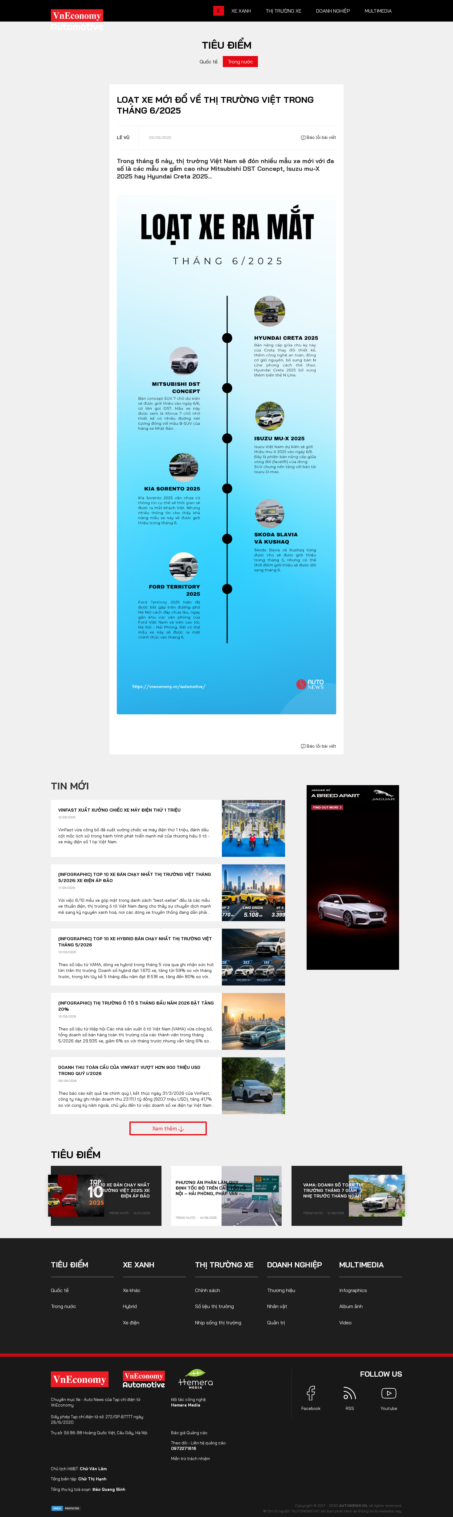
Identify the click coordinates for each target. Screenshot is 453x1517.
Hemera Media (185, 1405)
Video (345, 1322)
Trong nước (240, 61)
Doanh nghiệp (333, 11)
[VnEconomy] (79, 1379)
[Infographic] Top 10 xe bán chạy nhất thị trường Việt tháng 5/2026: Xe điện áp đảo (134, 877)
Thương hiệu (281, 1290)
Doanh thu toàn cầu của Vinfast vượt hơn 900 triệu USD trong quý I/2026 (129, 1070)
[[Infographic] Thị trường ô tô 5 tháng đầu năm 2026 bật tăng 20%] (253, 1021)
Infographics (353, 1290)
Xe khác (132, 1290)
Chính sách (207, 1290)
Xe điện (131, 1322)
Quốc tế (209, 61)
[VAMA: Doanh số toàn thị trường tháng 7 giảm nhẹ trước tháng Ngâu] (377, 1196)
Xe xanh (241, 11)
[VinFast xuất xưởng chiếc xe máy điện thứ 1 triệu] (253, 828)
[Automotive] (145, 1379)
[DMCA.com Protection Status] (66, 1508)
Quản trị (276, 1322)
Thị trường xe (283, 11)
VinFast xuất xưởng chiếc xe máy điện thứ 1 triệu (119, 810)
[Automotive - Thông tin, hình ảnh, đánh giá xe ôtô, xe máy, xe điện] (87, 21)
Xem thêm (165, 1128)
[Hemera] (195, 1379)
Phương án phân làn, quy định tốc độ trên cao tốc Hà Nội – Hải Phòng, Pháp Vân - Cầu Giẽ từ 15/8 (211, 1188)
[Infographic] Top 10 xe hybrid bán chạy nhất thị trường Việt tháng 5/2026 (135, 942)
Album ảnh (351, 1306)
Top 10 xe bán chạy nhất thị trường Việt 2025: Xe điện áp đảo (120, 1190)
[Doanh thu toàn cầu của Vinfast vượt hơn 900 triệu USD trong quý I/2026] (253, 1085)
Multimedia (378, 11)
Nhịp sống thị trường (218, 1322)
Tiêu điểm (226, 45)
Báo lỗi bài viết (320, 137)
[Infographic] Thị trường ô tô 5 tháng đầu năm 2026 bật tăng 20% (136, 1006)
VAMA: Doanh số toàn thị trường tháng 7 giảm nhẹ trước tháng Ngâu (333, 1190)
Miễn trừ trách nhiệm (190, 1458)
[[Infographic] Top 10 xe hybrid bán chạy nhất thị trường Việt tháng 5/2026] (253, 957)
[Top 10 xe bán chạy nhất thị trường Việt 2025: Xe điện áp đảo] (76, 1196)
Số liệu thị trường (214, 1306)
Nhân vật (277, 1306)
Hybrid (130, 1306)
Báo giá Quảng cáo (189, 1432)
